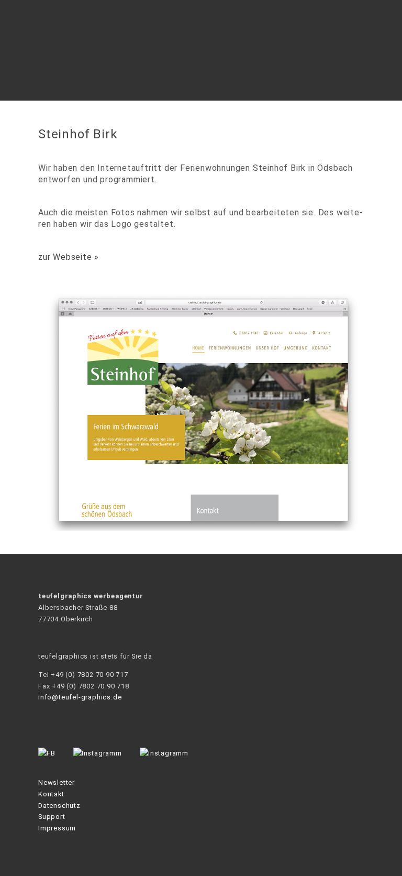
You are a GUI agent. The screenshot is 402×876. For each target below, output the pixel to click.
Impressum (57, 828)
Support (51, 816)
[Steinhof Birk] (201, 528)
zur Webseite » (68, 257)
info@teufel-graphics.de (79, 697)
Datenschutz (59, 805)
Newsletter (56, 782)
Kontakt (51, 794)
